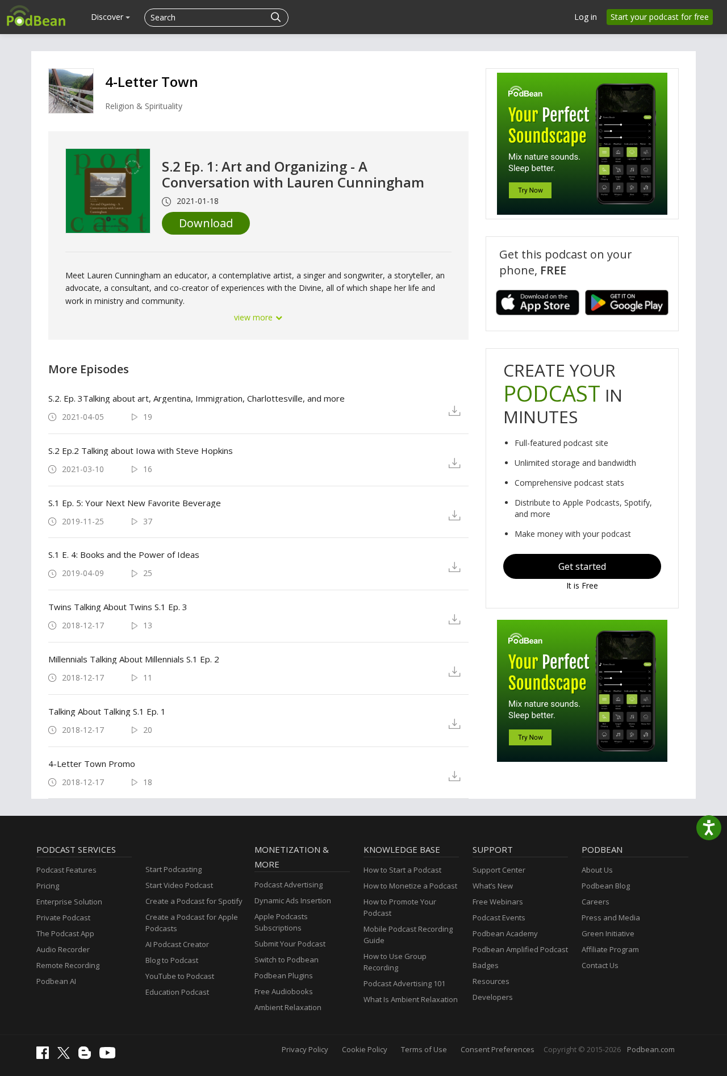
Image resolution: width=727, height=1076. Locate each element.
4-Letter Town (151, 81)
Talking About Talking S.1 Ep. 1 (107, 711)
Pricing (47, 886)
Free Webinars (498, 901)
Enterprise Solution (69, 901)
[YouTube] (110, 1055)
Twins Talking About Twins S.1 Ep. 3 (117, 607)
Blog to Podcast (171, 960)
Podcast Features (66, 870)
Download (206, 223)
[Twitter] (66, 1056)
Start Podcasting (173, 869)
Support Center (499, 870)
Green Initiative (608, 933)
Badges (486, 965)
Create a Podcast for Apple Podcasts (191, 922)
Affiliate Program (610, 949)
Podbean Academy (505, 933)
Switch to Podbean (286, 959)
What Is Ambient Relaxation (411, 999)
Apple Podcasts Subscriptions (281, 922)
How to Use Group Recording (395, 962)
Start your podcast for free (660, 16)
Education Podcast (177, 992)
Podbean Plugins (283, 975)
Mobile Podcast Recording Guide (408, 934)
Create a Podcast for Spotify (194, 901)
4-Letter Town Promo (91, 763)
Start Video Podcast (179, 885)
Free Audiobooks (283, 991)
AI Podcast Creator (177, 944)
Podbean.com (651, 1049)
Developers (493, 997)
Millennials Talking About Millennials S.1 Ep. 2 (133, 659)
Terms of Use (424, 1049)
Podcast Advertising (288, 884)
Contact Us (600, 965)
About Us (597, 870)
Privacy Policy (305, 1049)
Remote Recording (67, 965)
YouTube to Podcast (179, 976)
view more (254, 317)
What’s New (493, 886)
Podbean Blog (606, 886)
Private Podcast (63, 917)
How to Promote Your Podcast (400, 907)
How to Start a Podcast (402, 870)
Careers (595, 901)
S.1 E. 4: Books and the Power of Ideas (123, 554)
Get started (582, 566)
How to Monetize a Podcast (410, 886)
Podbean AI (56, 981)
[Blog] (87, 1056)
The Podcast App (65, 933)
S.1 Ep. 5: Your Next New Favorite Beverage (134, 503)
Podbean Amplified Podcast (520, 949)
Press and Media (611, 917)
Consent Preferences (497, 1049)
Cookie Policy (364, 1049)
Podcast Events (499, 917)
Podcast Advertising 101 (404, 983)
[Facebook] (45, 1056)
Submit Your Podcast (289, 944)
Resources (491, 981)
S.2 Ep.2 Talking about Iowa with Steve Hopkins (140, 450)
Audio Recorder (63, 949)
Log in (585, 16)
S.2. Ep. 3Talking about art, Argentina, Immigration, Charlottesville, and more (196, 398)
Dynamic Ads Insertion (292, 900)
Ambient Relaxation (287, 1007)
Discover (108, 16)
